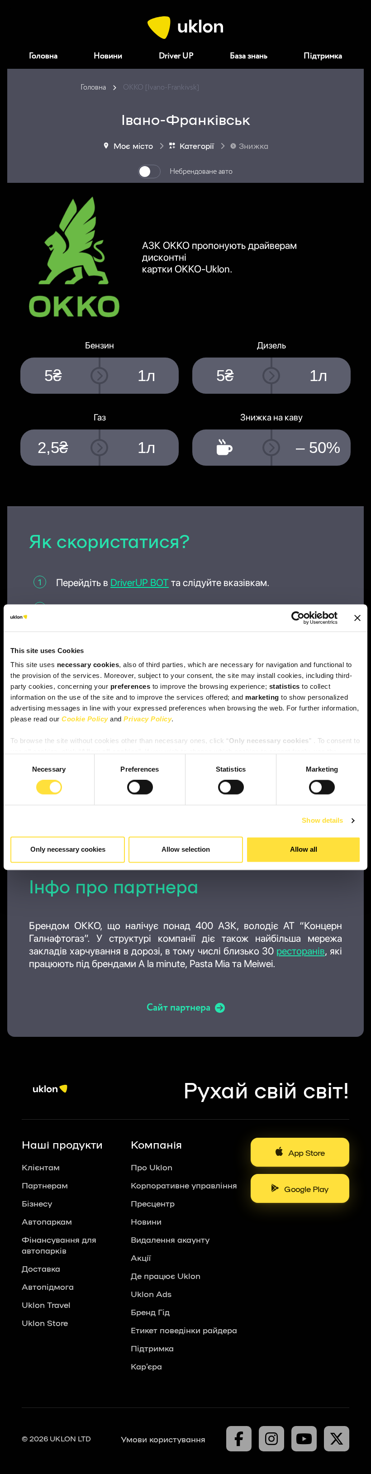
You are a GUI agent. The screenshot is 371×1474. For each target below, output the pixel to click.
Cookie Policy (85, 719)
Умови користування (163, 1439)
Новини (108, 56)
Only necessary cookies (67, 849)
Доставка (41, 1268)
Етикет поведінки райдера (184, 1330)
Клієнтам (41, 1167)
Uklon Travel (46, 1304)
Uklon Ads (151, 1293)
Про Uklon (151, 1167)
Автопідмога (48, 1286)
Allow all (303, 849)
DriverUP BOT (139, 582)
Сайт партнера (178, 1008)
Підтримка (323, 56)
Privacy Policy (147, 719)
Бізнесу (37, 1203)
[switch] (140, 787)
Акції (141, 1257)
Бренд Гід (150, 1312)
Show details (322, 821)
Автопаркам (47, 1221)
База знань (248, 56)
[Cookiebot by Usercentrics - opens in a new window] (298, 618)
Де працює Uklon (165, 1275)
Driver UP (176, 56)
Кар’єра (146, 1366)
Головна (43, 56)
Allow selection (186, 849)
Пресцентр (153, 1203)
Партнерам (45, 1185)
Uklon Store (45, 1322)
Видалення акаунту (170, 1239)
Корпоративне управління (184, 1185)
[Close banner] (357, 618)
